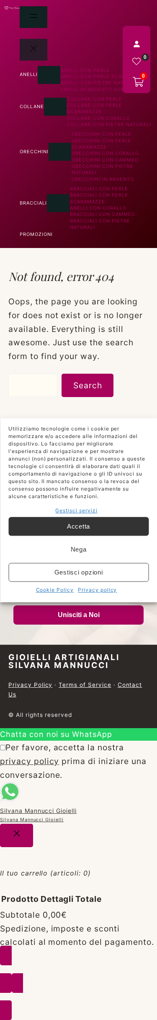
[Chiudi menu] (33, 50)
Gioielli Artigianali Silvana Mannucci (64, 661)
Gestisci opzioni (78, 572)
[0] (136, 61)
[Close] (16, 836)
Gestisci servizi (76, 510)
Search (87, 385)
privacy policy (29, 761)
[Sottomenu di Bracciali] (58, 203)
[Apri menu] (33, 17)
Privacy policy (97, 590)
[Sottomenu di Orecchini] (60, 152)
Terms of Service (85, 684)
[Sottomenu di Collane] (55, 107)
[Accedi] (136, 43)
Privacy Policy (30, 684)
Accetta (78, 526)
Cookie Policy (55, 590)
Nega (79, 549)
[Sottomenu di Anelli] (49, 75)
